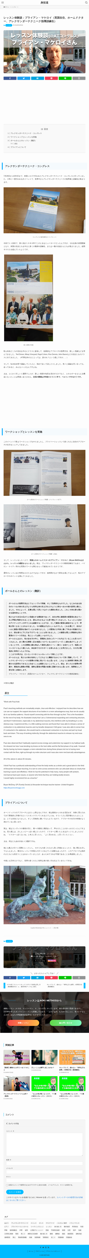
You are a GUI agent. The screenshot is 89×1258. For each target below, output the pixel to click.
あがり (6, 1223)
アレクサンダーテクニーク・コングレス (26, 133)
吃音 (82, 1226)
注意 (69, 1230)
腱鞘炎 (57, 1234)
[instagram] (46, 1247)
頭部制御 (37, 1237)
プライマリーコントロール (19, 1226)
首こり (53, 1237)
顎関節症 (46, 1237)
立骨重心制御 (8, 1234)
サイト (8, 1177)
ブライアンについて (18, 147)
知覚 (79, 1230)
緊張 (17, 1234)
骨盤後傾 (69, 1237)
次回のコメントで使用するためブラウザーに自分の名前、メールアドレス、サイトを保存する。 (41, 1185)
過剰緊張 (7, 1237)
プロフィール (39, 1251)
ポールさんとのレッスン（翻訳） (24, 140)
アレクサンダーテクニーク (19, 1223)
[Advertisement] (44, 102)
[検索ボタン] (86, 2)
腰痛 (51, 1234)
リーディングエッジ (37, 1226)
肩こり (23, 1234)
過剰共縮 (79, 1234)
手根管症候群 (55, 1230)
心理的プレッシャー (36, 1230)
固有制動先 (13, 1230)
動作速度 (67, 1226)
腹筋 (63, 1234)
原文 (15, 143)
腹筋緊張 (70, 1234)
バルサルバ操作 (62, 1223)
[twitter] (43, 1247)
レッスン (8, 25)
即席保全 (75, 1226)
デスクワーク (50, 1223)
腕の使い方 (43, 1234)
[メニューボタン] (2, 2)
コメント (10, 1131)
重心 (14, 1237)
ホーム (31, 1251)
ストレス (33, 1223)
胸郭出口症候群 (33, 1234)
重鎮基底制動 (22, 1237)
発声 (74, 1230)
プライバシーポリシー (53, 1251)
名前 (8, 1160)
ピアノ (6, 1226)
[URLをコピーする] (79, 78)
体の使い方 (57, 1226)
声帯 (21, 1230)
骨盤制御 (61, 1237)
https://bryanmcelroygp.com (14, 788)
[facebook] (41, 1247)
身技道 (44, 2)
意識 (47, 1230)
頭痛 (30, 1237)
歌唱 (63, 1230)
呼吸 (5, 1230)
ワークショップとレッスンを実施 (24, 137)
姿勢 (26, 1230)
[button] (10, 78)
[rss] (48, 1247)
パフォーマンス (74, 1223)
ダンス (41, 1223)
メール (9, 1168)
